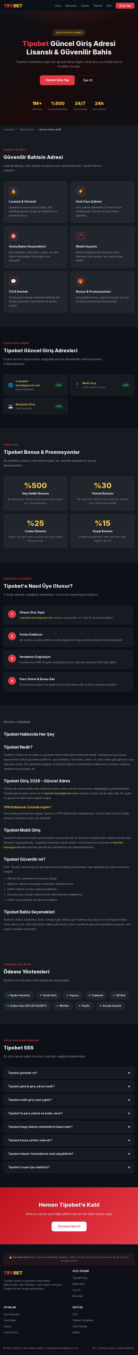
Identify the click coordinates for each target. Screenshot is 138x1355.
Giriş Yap (125, 5)
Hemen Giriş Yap (57, 80)
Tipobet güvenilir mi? (69, 1073)
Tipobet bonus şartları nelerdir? (69, 1140)
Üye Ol (87, 80)
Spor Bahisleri (12, 1314)
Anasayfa (9, 129)
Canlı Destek (80, 1326)
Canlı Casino (11, 1332)
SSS (109, 5)
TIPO (13, 5)
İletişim (76, 1332)
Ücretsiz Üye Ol (69, 1226)
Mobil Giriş (79, 1284)
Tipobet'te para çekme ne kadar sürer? (69, 1113)
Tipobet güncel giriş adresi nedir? (69, 1086)
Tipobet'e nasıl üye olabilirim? (69, 1167)
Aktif (59, 385)
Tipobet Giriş (27, 129)
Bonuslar (71, 5)
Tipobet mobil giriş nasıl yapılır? (69, 1100)
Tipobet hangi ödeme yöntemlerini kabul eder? (69, 1127)
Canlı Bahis (10, 1320)
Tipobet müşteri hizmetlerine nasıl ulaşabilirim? (69, 1154)
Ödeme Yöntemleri (83, 1320)
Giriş (58, 5)
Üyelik (85, 5)
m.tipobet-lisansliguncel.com (36, 617)
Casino (8, 1326)
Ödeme (97, 5)
